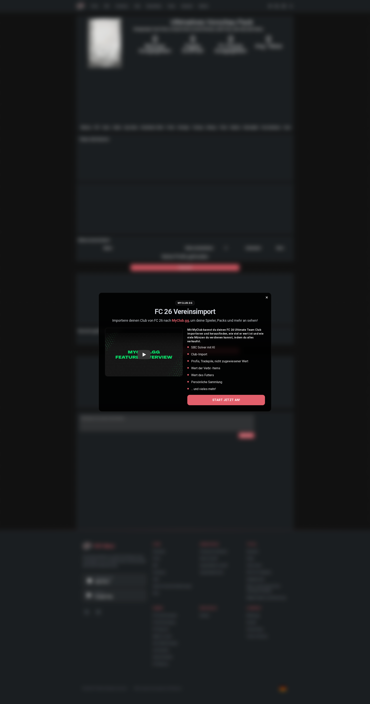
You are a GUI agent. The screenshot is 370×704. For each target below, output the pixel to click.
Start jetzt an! (226, 400)
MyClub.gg (180, 320)
